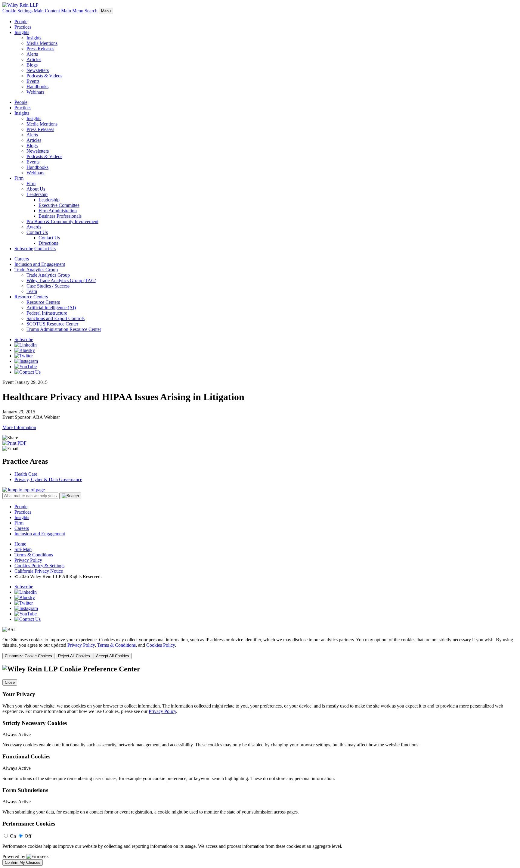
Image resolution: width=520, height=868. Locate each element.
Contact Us (37, 232)
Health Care (25, 474)
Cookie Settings (17, 10)
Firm (18, 178)
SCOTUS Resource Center (52, 323)
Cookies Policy (160, 645)
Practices (22, 27)
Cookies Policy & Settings (39, 565)
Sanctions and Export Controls (55, 318)
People (20, 21)
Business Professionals (60, 216)
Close (10, 682)
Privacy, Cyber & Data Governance (48, 479)
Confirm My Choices (22, 862)
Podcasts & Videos (44, 75)
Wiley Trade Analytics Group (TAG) (61, 280)
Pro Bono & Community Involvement (62, 221)
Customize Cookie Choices (28, 656)
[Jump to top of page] (23, 489)
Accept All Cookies (112, 656)
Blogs (32, 64)
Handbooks (37, 86)
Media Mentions (41, 43)
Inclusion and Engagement (39, 264)
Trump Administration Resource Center (63, 329)
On (13, 835)
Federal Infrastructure (46, 313)
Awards (33, 226)
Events (32, 81)
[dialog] (260, 648)
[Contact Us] (27, 372)
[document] (260, 765)
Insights (21, 32)
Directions (48, 243)
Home (20, 543)
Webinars (35, 92)
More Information (19, 427)
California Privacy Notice (38, 571)
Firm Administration (58, 210)
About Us (35, 188)
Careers (21, 258)
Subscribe (23, 248)
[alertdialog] (260, 765)
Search (91, 10)
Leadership (37, 194)
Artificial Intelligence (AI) (51, 307)
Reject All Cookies (74, 656)
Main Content (47, 10)
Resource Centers (31, 296)
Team (31, 291)
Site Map (23, 549)
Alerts (32, 54)
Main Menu (72, 10)
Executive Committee (59, 205)
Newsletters (37, 70)
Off (28, 835)
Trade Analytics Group (36, 269)
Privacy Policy (28, 560)
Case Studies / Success (48, 285)
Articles (33, 59)
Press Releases (40, 48)
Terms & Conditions (33, 554)
